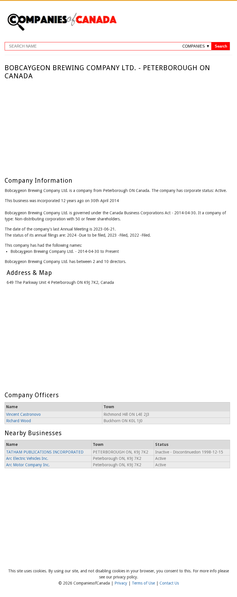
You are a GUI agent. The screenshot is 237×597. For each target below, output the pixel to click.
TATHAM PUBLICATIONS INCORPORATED (45, 452)
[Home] (62, 30)
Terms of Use (144, 583)
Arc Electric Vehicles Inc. (27, 458)
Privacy (121, 583)
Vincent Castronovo (23, 414)
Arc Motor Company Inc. (28, 464)
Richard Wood (18, 420)
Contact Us (169, 583)
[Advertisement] (117, 123)
